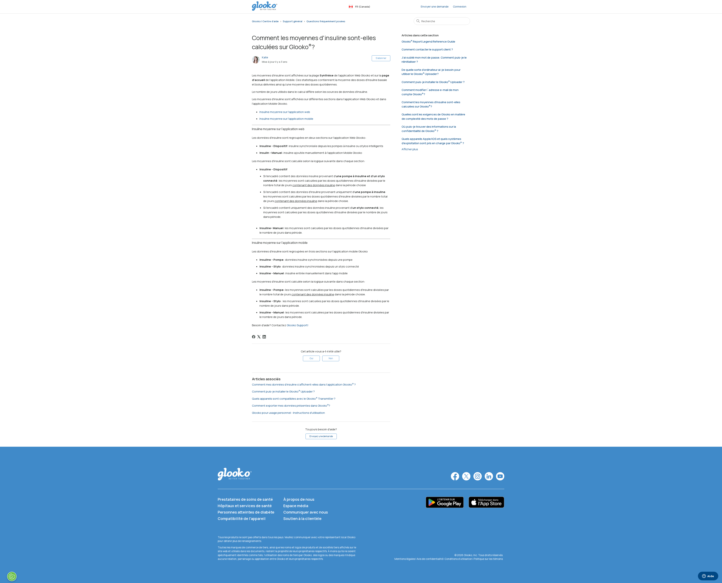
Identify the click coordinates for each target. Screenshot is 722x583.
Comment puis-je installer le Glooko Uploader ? (283, 391)
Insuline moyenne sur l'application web (284, 112)
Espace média (295, 505)
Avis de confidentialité (430, 559)
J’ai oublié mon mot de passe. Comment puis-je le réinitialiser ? (434, 60)
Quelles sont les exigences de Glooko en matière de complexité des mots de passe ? (433, 116)
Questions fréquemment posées (325, 21)
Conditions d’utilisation (459, 559)
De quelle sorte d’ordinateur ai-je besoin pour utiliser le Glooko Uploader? (431, 72)
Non (331, 358)
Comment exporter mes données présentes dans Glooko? (291, 406)
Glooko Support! (297, 325)
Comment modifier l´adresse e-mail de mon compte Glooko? (430, 92)
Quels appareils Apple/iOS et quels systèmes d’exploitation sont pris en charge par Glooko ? (433, 141)
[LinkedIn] (264, 336)
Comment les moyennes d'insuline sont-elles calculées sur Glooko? (431, 104)
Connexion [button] (459, 6)
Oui (311, 358)
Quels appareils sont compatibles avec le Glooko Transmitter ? (293, 399)
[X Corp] (259, 336)
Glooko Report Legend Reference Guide (428, 41)
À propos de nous (298, 499)
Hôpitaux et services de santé (245, 505)
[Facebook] (253, 336)
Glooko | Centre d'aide (265, 21)
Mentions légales (405, 559)
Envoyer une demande (435, 6)
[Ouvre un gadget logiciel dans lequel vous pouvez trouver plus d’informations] (708, 576)
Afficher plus (410, 149)
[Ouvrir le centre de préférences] (12, 576)
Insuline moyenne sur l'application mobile (286, 119)
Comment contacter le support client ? (427, 49)
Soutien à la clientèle (302, 518)
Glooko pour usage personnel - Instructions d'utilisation (288, 413)
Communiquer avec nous (305, 512)
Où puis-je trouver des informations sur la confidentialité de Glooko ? (429, 129)
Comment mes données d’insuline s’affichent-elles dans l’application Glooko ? (304, 384)
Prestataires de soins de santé (245, 499)
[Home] (264, 10)
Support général (292, 21)
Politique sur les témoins (488, 559)
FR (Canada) (362, 6)
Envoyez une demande (321, 436)
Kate (265, 57)
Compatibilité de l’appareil (241, 518)
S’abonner (381, 58)
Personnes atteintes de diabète (246, 512)
